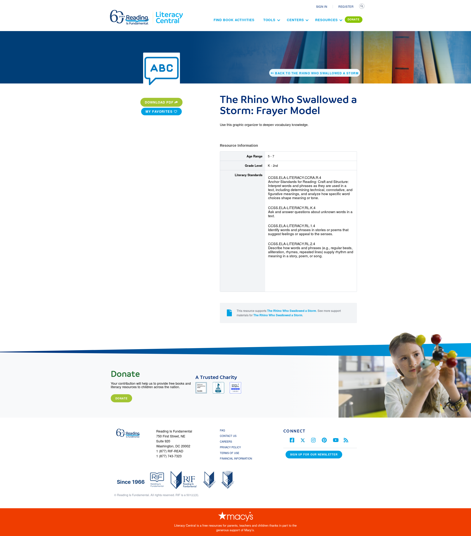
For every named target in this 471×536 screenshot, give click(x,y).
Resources (326, 19)
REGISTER (346, 6)
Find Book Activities (234, 19)
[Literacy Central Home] (169, 11)
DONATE (354, 19)
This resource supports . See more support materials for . (289, 313)
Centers (295, 19)
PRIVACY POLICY (230, 447)
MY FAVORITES (160, 111)
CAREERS (226, 441)
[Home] (132, 11)
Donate (121, 398)
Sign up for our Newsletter (314, 454)
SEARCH (362, 6)
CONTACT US (229, 436)
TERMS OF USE (231, 453)
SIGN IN (321, 6)
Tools (269, 19)
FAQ (222, 430)
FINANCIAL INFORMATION (236, 458)
